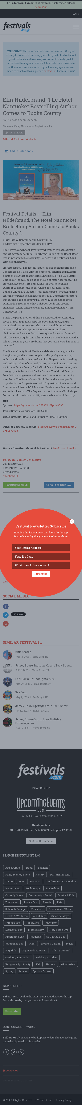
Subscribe (41, 574)
